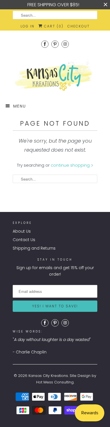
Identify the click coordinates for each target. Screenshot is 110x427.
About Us (22, 231)
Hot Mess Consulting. (55, 382)
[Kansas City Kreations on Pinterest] (55, 44)
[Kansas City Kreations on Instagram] (65, 44)
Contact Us (24, 240)
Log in (27, 26)
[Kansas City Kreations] (55, 75)
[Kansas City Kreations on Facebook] (45, 44)
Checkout (78, 26)
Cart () (53, 26)
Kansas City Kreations (48, 375)
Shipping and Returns (34, 248)
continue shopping (71, 165)
